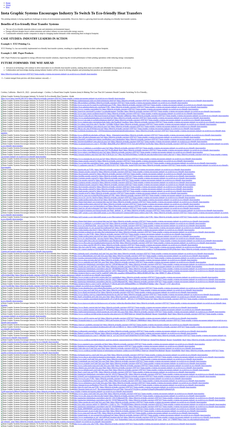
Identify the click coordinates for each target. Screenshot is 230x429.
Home (8, 3)
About (8, 5)
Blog (7, 7)
